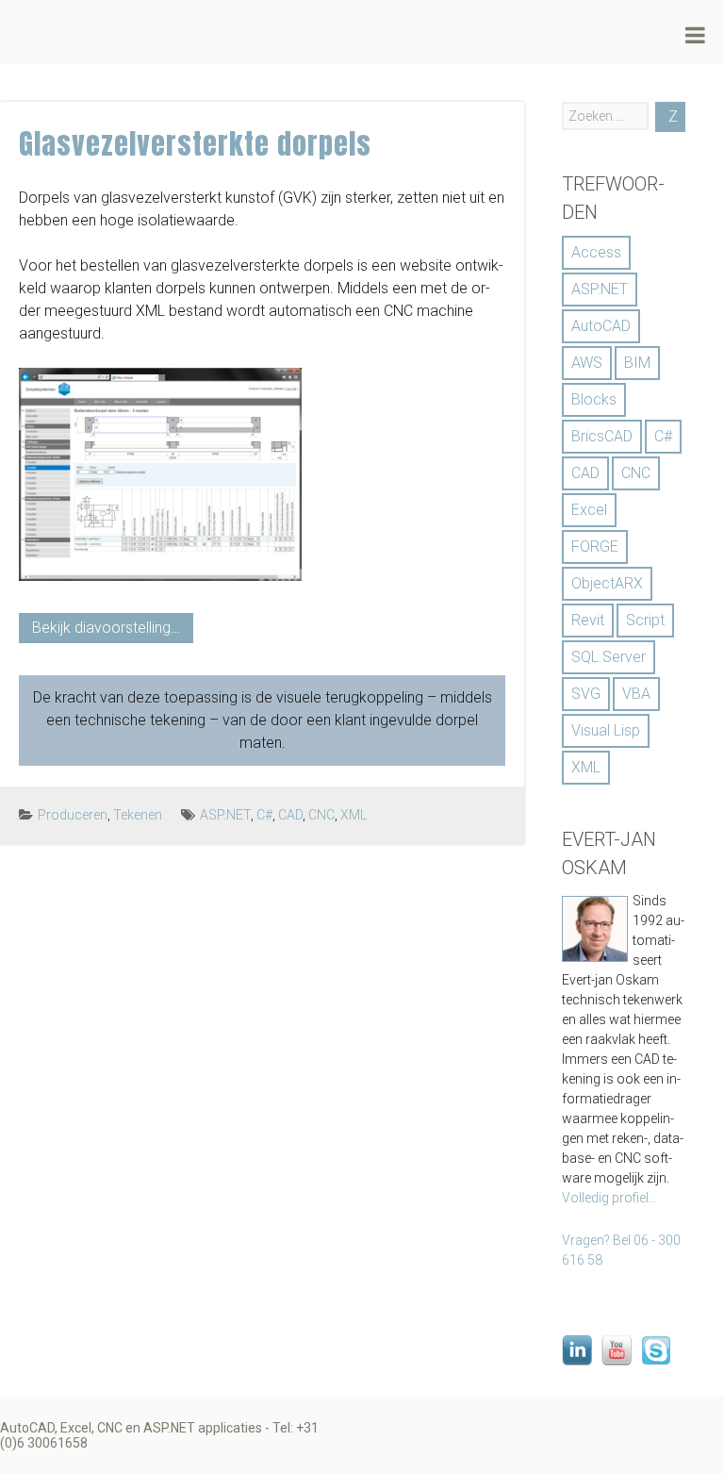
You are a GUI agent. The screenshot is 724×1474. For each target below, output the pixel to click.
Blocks (594, 399)
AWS (586, 363)
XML (353, 814)
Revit (587, 620)
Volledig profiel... (609, 1197)
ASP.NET (225, 814)
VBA (636, 694)
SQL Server (608, 657)
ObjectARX (607, 583)
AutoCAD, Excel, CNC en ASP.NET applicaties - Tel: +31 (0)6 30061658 (159, 1435)
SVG (586, 694)
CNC (321, 814)
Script (645, 620)
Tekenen (137, 814)
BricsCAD (602, 436)
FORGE (594, 546)
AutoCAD (601, 326)
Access (596, 252)
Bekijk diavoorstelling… (106, 628)
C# (264, 814)
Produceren (72, 814)
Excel (589, 510)
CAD (290, 814)
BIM (637, 363)
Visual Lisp (605, 730)
